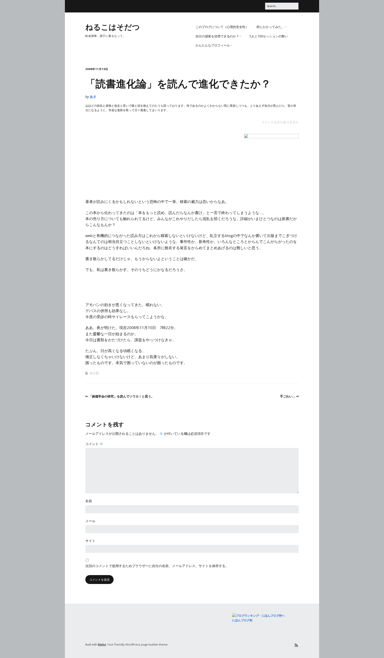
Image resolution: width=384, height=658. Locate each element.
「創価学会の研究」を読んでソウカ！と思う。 (121, 396)
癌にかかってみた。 (270, 27)
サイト (90, 540)
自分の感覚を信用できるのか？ (217, 36)
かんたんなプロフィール (213, 45)
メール (90, 521)
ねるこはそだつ (112, 26)
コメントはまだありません (280, 122)
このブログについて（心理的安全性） (222, 27)
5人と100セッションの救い (269, 36)
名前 (88, 501)
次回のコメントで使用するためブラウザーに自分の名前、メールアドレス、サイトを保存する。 (157, 566)
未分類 (94, 373)
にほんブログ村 (242, 620)
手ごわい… (287, 396)
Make (102, 644)
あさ (93, 96)
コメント (94, 443)
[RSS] (296, 645)
